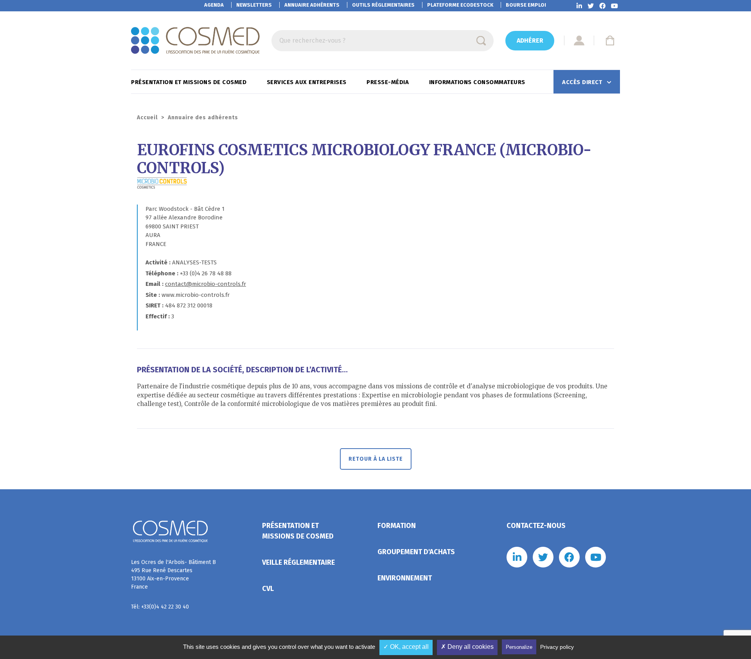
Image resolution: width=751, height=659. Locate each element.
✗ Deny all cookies (467, 646)
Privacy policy (557, 647)
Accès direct (583, 82)
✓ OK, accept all (406, 646)
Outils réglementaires (383, 5)
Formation (396, 525)
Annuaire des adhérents (203, 117)
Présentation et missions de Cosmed (189, 82)
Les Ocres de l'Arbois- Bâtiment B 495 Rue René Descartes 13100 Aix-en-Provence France (173, 574)
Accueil (147, 117)
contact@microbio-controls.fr (205, 283)
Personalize (519, 647)
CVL (268, 588)
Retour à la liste (376, 459)
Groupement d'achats (416, 552)
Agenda (214, 5)
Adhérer (530, 40)
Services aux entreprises (308, 82)
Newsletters (254, 5)
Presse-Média (389, 82)
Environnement (404, 578)
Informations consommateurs (478, 82)
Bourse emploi (526, 5)
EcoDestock (460, 5)
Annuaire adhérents (312, 5)
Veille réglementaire (298, 562)
